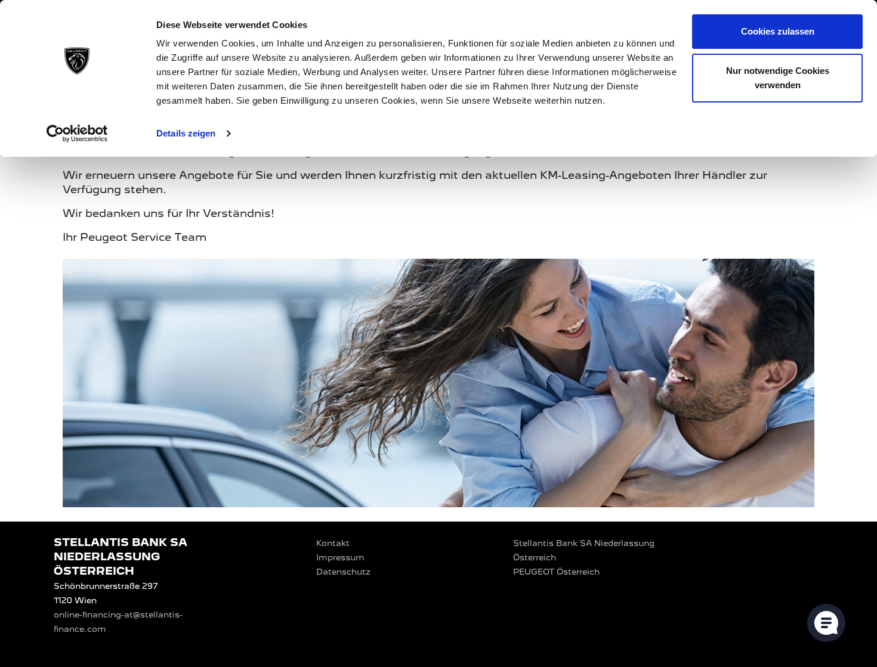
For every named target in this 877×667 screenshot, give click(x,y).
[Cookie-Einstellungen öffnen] (826, 623)
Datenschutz (343, 571)
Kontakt (333, 543)
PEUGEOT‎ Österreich (556, 571)
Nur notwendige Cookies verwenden (777, 78)
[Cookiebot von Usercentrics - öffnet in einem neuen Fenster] (77, 133)
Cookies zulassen (777, 31)
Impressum (340, 557)
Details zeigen (185, 133)
